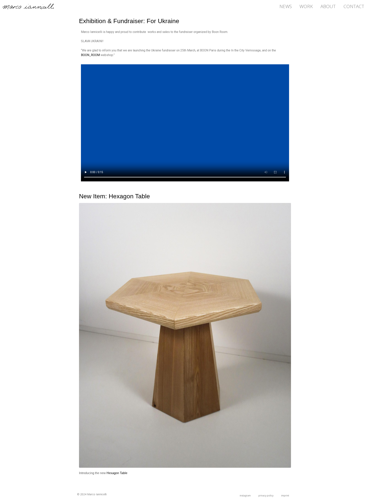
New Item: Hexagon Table (114, 196)
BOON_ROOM (90, 55)
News (285, 6)
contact (353, 6)
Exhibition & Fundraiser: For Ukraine (129, 21)
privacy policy (265, 495)
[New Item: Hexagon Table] (185, 335)
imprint (285, 495)
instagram (245, 495)
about (328, 6)
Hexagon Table (117, 473)
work (306, 6)
